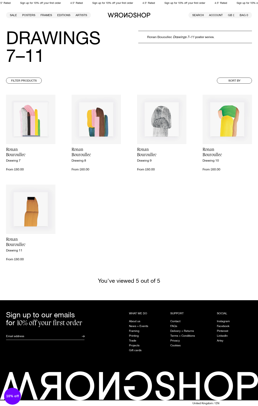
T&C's (73, 237)
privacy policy (87, 237)
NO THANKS (93, 227)
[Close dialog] (194, 156)
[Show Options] (121, 202)
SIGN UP (93, 216)
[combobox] (92, 202)
